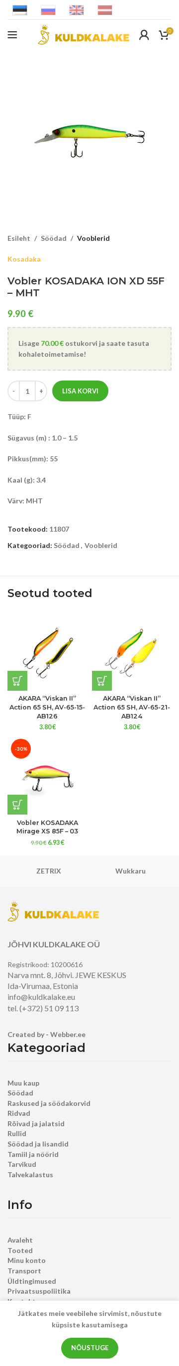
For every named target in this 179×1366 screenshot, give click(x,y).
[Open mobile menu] (12, 35)
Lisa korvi (80, 391)
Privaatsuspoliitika (39, 1291)
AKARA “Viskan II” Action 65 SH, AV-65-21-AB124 (131, 707)
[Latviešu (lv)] (104, 9)
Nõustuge (89, 1348)
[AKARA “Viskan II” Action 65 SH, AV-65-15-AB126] (47, 651)
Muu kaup (23, 1083)
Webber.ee (68, 1034)
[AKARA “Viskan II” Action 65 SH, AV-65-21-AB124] (132, 651)
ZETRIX (48, 871)
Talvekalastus (30, 1174)
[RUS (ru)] (48, 9)
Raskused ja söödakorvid (48, 1103)
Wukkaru (130, 871)
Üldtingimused (31, 1281)
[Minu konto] (144, 35)
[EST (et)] (19, 9)
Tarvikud (21, 1164)
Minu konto (26, 1260)
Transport (24, 1270)
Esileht (18, 238)
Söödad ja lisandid (38, 1144)
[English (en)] (76, 9)
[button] (17, 681)
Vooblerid (93, 238)
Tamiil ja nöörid (33, 1154)
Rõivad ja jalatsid (36, 1123)
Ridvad (18, 1113)
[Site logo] (83, 34)
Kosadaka (24, 259)
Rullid (16, 1133)
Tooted (20, 1250)
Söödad (54, 238)
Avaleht (20, 1240)
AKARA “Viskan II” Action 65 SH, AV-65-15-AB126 (47, 707)
